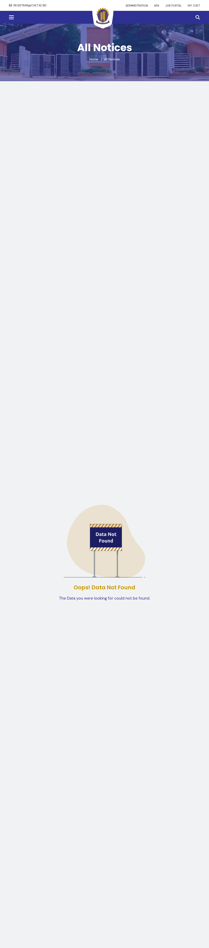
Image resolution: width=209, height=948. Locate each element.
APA (156, 5)
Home (93, 59)
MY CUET (194, 5)
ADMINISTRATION (137, 5)
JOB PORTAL (173, 5)
